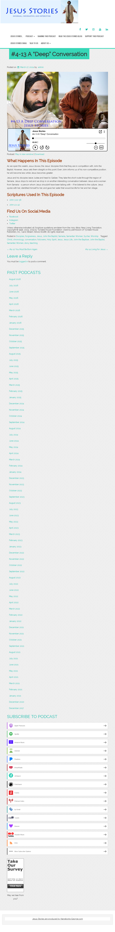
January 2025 (15, 397)
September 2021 (16, 646)
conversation (30, 239)
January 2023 (15, 546)
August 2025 (14, 354)
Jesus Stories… (17, 36)
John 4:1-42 (14, 205)
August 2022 (15, 577)
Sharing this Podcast (47, 36)
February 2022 (15, 615)
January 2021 (15, 696)
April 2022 (14, 602)
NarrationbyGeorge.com (72, 919)
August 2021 (14, 652)
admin (41, 67)
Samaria (61, 236)
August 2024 (15, 428)
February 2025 (15, 391)
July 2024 (13, 435)
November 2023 (16, 484)
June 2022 (14, 590)
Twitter (12, 223)
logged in (23, 261)
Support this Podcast (94, 36)
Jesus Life (68, 239)
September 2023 (16, 497)
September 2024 (16, 422)
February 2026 (16, 316)
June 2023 (14, 515)
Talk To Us (33, 43)
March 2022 (14, 609)
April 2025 (13, 379)
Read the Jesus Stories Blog (70, 36)
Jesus (39, 236)
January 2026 (15, 323)
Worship (94, 236)
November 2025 (16, 335)
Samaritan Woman (74, 236)
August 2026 (15, 279)
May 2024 (13, 447)
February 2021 (15, 689)
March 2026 (14, 310)
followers (41, 239)
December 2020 (16, 702)
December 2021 (16, 627)
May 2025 (13, 372)
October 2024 (15, 416)
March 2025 (14, 385)
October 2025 (15, 341)
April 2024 (14, 453)
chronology (18, 239)
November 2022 (16, 559)
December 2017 (16, 708)
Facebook (13, 217)
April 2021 (13, 677)
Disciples (20, 236)
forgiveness (30, 236)
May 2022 (13, 596)
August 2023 (15, 503)
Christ (9, 239)
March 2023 (14, 534)
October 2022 (15, 565)
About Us (45, 43)
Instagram (13, 220)
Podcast (29, 36)
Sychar (87, 236)
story (26, 243)
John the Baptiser (81, 239)
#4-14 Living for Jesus (96, 249)
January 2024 (15, 472)
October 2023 (15, 490)
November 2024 (16, 410)
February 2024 (15, 466)
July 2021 (13, 658)
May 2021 (13, 671)
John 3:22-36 (15, 200)
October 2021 (15, 640)
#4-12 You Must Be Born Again (22, 249)
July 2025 (13, 360)
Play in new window (24, 154)
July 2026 (13, 285)
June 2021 (13, 665)
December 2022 (16, 553)
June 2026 (14, 292)
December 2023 (16, 478)
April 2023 (14, 528)
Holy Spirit (51, 239)
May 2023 (13, 522)
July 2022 (13, 584)
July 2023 (13, 509)
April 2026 (14, 304)
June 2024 (14, 441)
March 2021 (14, 683)
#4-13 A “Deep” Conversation (49, 54)
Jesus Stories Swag (19, 43)
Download (39, 154)
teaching (34, 243)
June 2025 (14, 366)
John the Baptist (50, 236)
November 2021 (16, 634)
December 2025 (16, 329)
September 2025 (16, 348)
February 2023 (15, 540)
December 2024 (16, 403)
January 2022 (15, 621)
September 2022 (16, 571)
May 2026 (13, 298)
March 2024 (14, 459)
